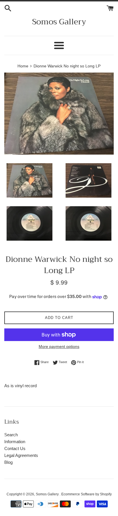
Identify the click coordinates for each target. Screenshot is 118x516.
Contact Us (14, 448)
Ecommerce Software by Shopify (86, 494)
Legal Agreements (21, 455)
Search (11, 434)
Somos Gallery (59, 21)
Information (14, 441)
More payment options (59, 346)
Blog (8, 462)
